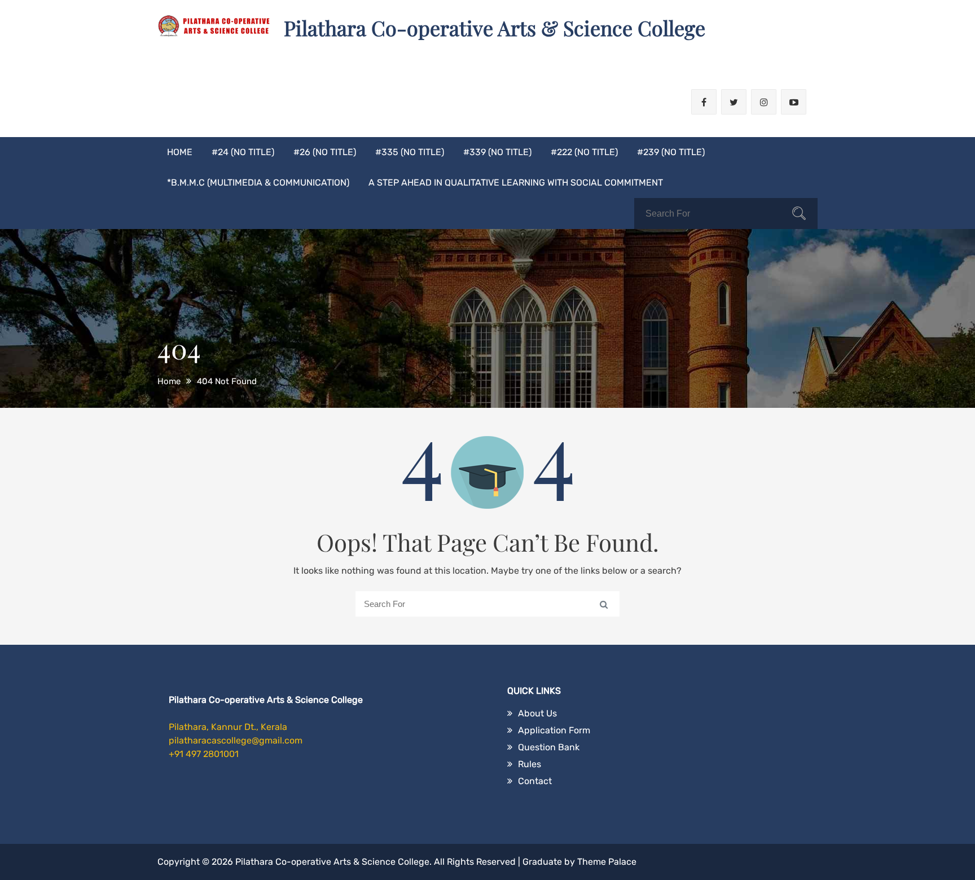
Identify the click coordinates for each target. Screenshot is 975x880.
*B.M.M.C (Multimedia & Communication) (258, 182)
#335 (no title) (409, 152)
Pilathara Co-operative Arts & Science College (494, 27)
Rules (529, 764)
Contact (535, 781)
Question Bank (548, 747)
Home (179, 152)
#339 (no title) (497, 152)
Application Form (554, 730)
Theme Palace (606, 861)
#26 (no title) (324, 152)
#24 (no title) (243, 152)
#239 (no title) (671, 152)
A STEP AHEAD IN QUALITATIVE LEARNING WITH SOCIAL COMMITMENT (515, 182)
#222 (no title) (584, 152)
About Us (537, 713)
